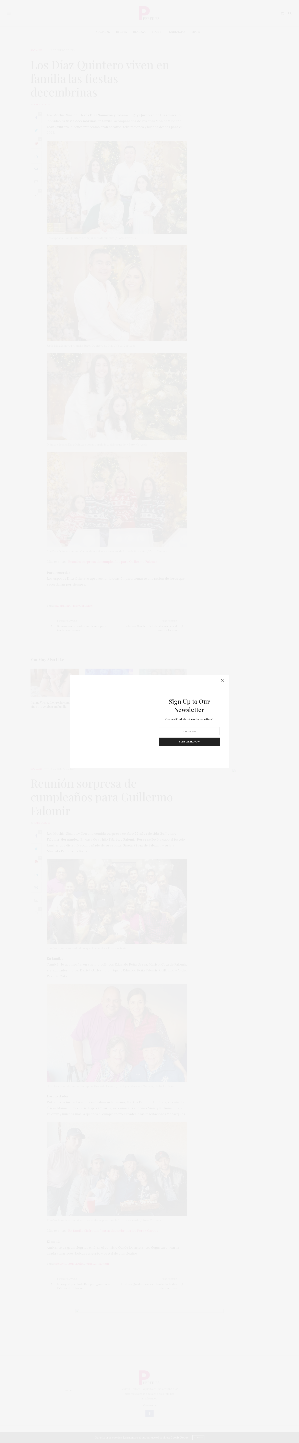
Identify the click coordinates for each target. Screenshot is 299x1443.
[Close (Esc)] (223, 681)
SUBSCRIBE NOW (189, 741)
